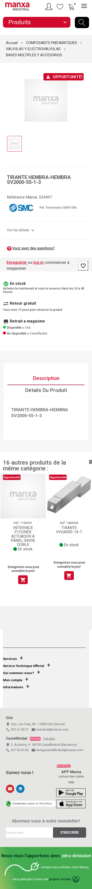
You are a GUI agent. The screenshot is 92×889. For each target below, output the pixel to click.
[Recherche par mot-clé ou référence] (82, 22)
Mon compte (12, 680)
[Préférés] (60, 6)
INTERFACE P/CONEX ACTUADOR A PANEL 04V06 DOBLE (23, 536)
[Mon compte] (49, 6)
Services (10, 659)
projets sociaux (60, 879)
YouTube (10, 789)
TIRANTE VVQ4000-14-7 (69, 530)
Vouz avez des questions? (33, 248)
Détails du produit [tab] (46, 390)
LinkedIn (20, 789)
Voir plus (49, 738)
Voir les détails (21, 230)
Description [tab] (46, 378)
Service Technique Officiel (23, 666)
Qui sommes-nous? (18, 673)
